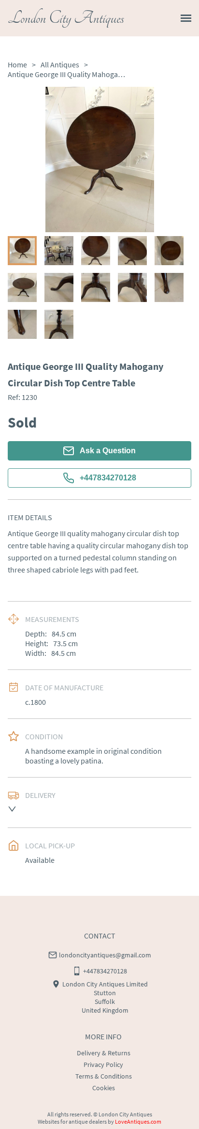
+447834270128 (108, 478)
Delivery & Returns (103, 1053)
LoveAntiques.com (138, 1121)
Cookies (103, 1087)
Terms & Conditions (103, 1076)
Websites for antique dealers (72, 1121)
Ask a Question (108, 450)
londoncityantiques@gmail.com (105, 955)
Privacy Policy (103, 1064)
